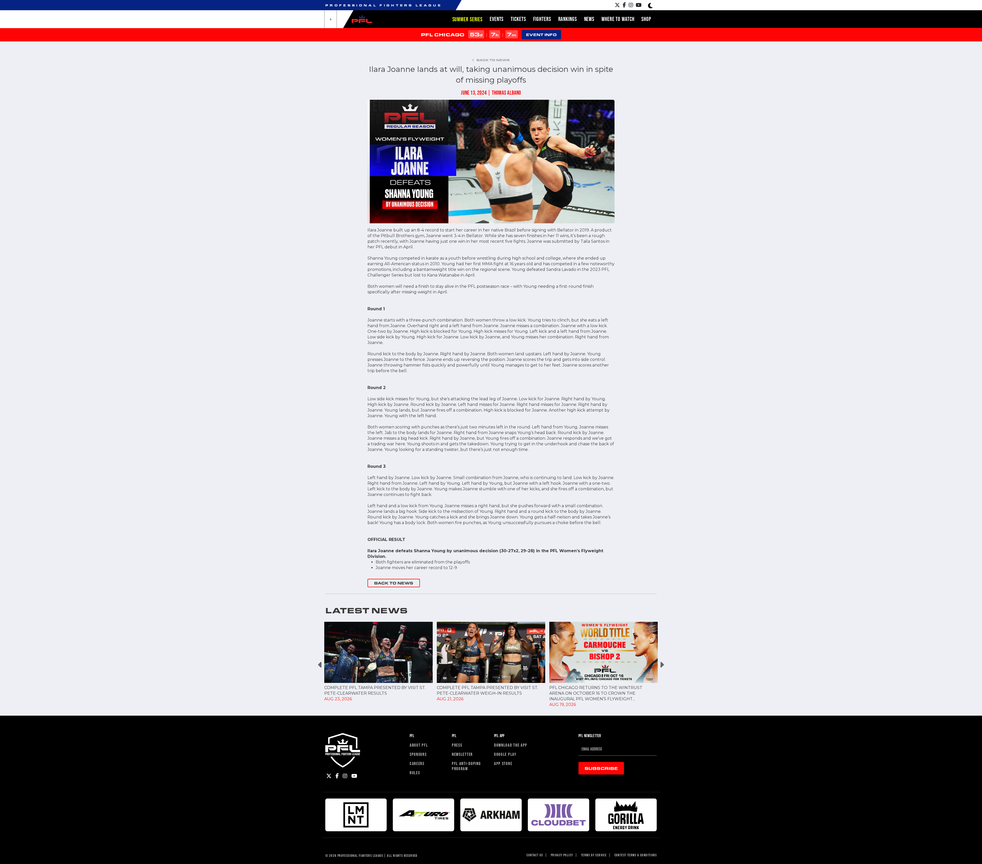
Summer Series (467, 19)
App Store (503, 763)
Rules (415, 772)
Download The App (510, 745)
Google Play (505, 754)
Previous (320, 664)
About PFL (419, 745)
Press (457, 745)
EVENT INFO (541, 34)
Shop (646, 19)
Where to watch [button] (617, 19)
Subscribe (601, 768)
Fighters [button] (542, 19)
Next (661, 664)
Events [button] (497, 19)
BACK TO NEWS (393, 583)
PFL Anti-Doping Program (466, 766)
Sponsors (418, 754)
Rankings (567, 19)
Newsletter (462, 754)
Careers (417, 763)
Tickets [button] (518, 19)
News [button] (589, 19)
